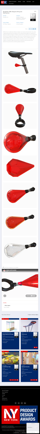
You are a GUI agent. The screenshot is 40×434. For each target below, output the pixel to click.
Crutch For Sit (24, 334)
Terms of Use (21, 426)
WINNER (19, 1)
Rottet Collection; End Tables (8, 334)
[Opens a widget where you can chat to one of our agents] (33, 428)
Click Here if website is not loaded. (11, 267)
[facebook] (16, 403)
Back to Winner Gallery (33, 314)
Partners (29, 1)
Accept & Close (16, 432)
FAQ (2, 396)
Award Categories (12, 1)
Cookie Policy (24, 432)
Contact (3, 395)
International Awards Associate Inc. (10, 427)
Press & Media (4, 3)
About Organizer (5, 392)
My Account (11, 3)
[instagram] (22, 403)
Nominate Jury (4, 399)
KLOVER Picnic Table (7, 366)
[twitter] (19, 403)
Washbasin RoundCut (26, 366)
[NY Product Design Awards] (4, 2)
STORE (24, 1)
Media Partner (4, 398)
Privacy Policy (25, 426)
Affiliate (3, 393)
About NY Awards (5, 390)
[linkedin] (25, 403)
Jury (33, 1)
